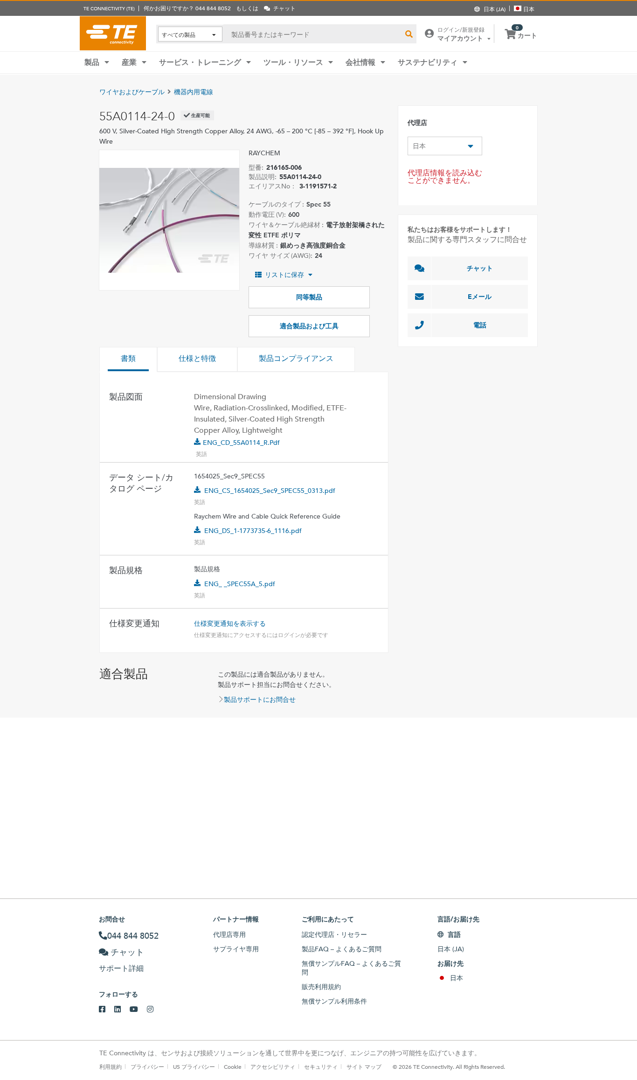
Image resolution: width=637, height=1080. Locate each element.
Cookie (233, 1066)
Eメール (480, 296)
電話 (479, 325)
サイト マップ (363, 1066)
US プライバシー (194, 1066)
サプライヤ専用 (236, 949)
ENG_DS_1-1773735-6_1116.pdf (253, 530)
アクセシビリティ (272, 1066)
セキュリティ (321, 1066)
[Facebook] (106, 1009)
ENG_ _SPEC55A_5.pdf (239, 584)
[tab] (128, 359)
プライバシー (147, 1066)
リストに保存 (284, 274)
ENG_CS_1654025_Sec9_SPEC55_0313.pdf (269, 490)
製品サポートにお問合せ (260, 699)
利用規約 (110, 1066)
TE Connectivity (113, 33)
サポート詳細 (121, 968)
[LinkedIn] (122, 1009)
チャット (480, 268)
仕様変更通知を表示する (230, 623)
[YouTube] (138, 1009)
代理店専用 (229, 934)
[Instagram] (154, 1009)
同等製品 (309, 297)
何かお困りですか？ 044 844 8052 (187, 8)
